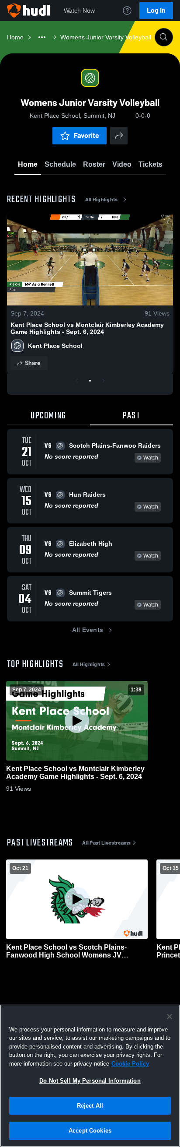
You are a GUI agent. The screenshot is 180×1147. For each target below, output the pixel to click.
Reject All (90, 1105)
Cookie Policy (130, 1063)
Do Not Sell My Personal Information (90, 1080)
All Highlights (101, 199)
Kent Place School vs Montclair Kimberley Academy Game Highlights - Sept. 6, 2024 (87, 328)
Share (32, 363)
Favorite (86, 135)
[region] (90, 1075)
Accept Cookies (90, 1130)
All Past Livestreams (106, 842)
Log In (156, 10)
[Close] (169, 1016)
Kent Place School (55, 345)
